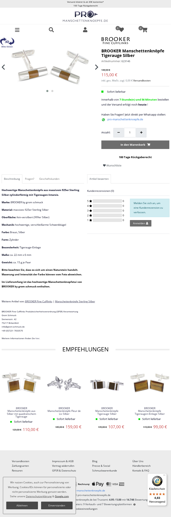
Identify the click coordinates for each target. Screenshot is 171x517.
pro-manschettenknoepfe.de (125, 119)
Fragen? (29, 179)
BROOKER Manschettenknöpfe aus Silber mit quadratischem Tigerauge (21, 412)
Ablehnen (22, 505)
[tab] (12, 178)
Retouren (17, 470)
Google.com (62, 496)
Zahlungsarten (20, 466)
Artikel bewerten (99, 179)
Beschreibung (12, 179)
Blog (94, 461)
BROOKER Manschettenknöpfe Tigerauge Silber (106, 411)
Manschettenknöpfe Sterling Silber (75, 301)
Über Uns (137, 461)
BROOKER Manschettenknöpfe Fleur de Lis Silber (64, 411)
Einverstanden (56, 505)
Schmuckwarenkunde (104, 470)
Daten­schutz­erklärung (39, 496)
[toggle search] (51, 29)
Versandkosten (142, 80)
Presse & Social (101, 466)
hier (37, 338)
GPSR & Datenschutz (64, 470)
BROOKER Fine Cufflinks (38, 301)
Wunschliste (113, 165)
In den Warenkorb (133, 144)
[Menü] (164, 476)
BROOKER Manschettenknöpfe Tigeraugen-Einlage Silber (150, 411)
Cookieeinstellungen (85, 509)
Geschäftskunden (49, 179)
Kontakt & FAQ (140, 470)
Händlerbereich (141, 466)
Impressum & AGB (63, 461)
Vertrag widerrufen (63, 466)
